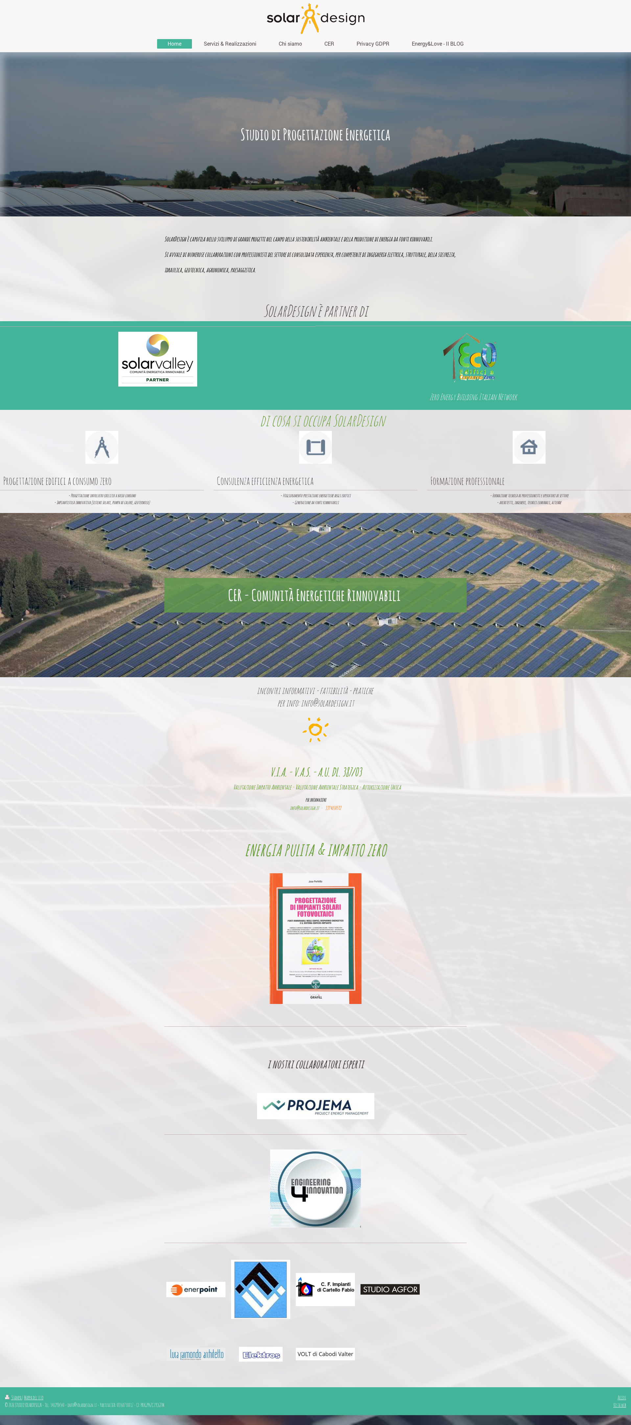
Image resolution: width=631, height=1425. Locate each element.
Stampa (16, 1397)
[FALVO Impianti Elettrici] (260, 1289)
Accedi (622, 1397)
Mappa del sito (33, 1397)
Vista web (619, 1405)
